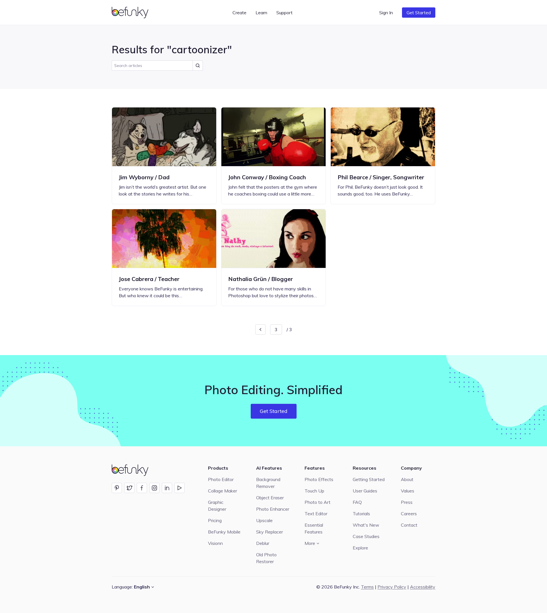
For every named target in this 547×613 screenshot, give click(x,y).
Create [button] (239, 12)
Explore (360, 548)
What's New (366, 525)
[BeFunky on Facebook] (142, 488)
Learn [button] (261, 12)
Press (407, 502)
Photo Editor (221, 479)
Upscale (264, 520)
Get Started (419, 12)
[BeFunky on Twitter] (129, 488)
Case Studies (366, 536)
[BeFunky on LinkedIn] (167, 488)
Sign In (386, 12)
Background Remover (268, 482)
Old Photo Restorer (266, 558)
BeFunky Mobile (224, 532)
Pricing (215, 520)
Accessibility (422, 587)
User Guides (365, 491)
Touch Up (314, 491)
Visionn (215, 543)
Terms (367, 587)
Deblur (262, 543)
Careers (409, 513)
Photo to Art (317, 502)
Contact (409, 525)
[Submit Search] (198, 65)
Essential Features (314, 528)
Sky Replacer (269, 532)
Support (284, 12)
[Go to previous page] (260, 329)
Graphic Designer (217, 505)
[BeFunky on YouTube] (179, 488)
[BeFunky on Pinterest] (117, 488)
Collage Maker (222, 491)
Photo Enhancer (272, 509)
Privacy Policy (391, 587)
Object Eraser (270, 497)
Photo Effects (319, 479)
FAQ (357, 502)
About (407, 479)
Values (407, 491)
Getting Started (369, 479)
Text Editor (316, 513)
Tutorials (361, 513)
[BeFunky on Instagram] (154, 488)
